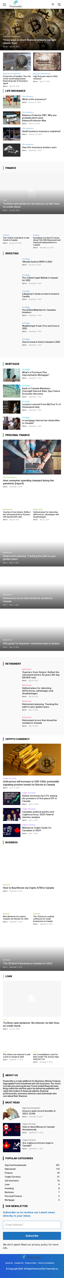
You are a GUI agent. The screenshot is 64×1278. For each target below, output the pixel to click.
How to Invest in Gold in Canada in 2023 (41, 342)
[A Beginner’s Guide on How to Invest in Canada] (11, 296)
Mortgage (26, 369)
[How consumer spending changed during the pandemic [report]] (32, 457)
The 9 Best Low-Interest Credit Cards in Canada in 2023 (16, 1055)
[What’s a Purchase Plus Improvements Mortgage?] (11, 375)
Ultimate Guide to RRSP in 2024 (37, 262)
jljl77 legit (11, 1271)
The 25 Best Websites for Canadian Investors (39, 311)
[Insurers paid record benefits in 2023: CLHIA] (11, 1113)
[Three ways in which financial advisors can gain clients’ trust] (32, 29)
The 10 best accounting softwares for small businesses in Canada (43, 918)
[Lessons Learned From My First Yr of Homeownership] (11, 407)
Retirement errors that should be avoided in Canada (39, 721)
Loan (5, 200)
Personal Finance (10, 477)
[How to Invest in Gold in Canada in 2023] (11, 344)
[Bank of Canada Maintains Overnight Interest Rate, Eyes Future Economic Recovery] (11, 391)
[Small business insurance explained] (11, 134)
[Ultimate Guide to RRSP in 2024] (11, 264)
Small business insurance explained (41, 131)
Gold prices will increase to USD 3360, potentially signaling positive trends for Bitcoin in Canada (31, 783)
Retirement (7, 509)
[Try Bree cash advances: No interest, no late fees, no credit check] (32, 193)
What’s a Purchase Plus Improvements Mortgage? (35, 373)
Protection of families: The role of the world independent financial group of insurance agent (17, 79)
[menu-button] (4, 4)
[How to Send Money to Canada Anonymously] (11, 1129)
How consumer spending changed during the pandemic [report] (28, 482)
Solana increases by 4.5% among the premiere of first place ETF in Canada (39, 798)
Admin (5, 86)
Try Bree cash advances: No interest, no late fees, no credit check (31, 1024)
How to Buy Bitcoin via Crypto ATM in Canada (28, 887)
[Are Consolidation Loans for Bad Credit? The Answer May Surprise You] (47, 1041)
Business (6, 884)
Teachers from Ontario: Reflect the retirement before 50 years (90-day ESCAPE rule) (16, 514)
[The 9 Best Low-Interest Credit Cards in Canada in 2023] (17, 1041)
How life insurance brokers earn (39, 147)
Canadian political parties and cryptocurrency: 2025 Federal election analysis (38, 815)
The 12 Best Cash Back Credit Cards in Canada (16, 239)
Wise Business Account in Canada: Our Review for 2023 (15, 917)
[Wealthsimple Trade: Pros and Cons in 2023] (11, 328)
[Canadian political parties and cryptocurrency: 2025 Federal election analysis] (11, 814)
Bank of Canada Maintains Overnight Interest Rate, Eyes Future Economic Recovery (41, 391)
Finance (6, 235)
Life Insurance (27, 96)
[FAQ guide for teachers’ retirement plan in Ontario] (32, 630)
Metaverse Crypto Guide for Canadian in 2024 (36, 829)
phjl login (37, 1271)
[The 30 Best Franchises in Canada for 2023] (32, 950)
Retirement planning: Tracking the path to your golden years (40, 705)
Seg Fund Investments (12, 36)
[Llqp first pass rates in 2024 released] (47, 62)
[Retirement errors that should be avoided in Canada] (32, 588)
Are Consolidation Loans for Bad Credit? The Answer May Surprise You (46, 1056)
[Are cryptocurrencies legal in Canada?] (11, 1145)
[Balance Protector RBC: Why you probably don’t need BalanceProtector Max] (11, 117)
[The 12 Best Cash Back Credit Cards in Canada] (17, 224)
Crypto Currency (9, 778)
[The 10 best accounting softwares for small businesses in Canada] (47, 903)
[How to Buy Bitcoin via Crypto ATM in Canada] (32, 864)
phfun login (47, 1271)
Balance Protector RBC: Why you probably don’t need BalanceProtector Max (39, 118)
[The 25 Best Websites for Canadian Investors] (11, 312)
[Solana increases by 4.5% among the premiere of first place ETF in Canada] (11, 798)
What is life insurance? (34, 99)
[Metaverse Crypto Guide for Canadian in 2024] (11, 830)
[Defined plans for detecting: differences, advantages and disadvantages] (47, 499)
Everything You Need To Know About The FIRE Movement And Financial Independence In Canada (47, 241)
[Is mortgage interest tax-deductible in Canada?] (11, 423)
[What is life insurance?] (11, 102)
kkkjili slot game (24, 1271)
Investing (25, 259)
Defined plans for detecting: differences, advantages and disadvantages (46, 514)
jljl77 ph (26, 1273)
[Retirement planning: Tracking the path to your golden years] (32, 545)
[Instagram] (52, 4)
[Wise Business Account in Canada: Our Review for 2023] (17, 903)
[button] (59, 4)
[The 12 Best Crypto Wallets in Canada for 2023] (11, 280)
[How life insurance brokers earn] (11, 150)
